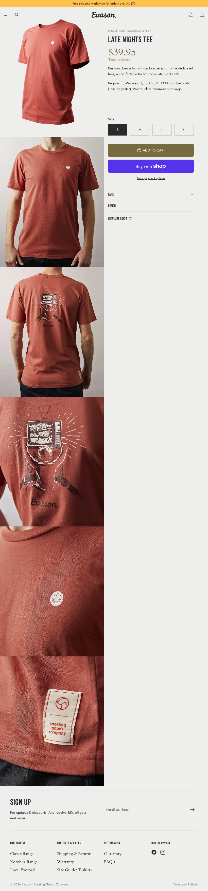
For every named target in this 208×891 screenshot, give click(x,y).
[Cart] (201, 14)
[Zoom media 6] (52, 721)
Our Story (113, 854)
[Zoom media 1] (52, 72)
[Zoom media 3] (52, 332)
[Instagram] (163, 852)
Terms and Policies (186, 884)
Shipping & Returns (74, 854)
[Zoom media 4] (52, 462)
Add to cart (154, 150)
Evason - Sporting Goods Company (45, 884)
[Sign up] (192, 809)
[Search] (16, 14)
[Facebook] (154, 852)
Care (111, 194)
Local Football (22, 870)
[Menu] (6, 15)
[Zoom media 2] (52, 202)
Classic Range (21, 854)
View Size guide (118, 219)
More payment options (151, 178)
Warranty (65, 862)
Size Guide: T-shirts (74, 870)
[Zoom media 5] (52, 591)
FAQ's (109, 862)
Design (112, 206)
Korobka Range (24, 862)
